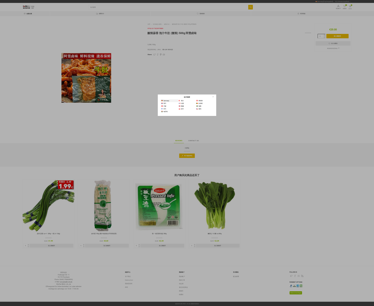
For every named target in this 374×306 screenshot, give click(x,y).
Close (213, 96)
